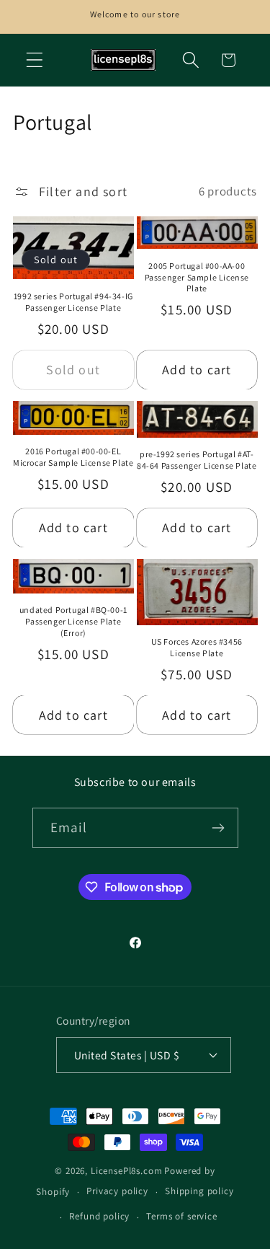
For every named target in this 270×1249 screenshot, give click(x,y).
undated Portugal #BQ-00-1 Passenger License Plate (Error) (73, 620)
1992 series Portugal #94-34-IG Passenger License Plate (73, 302)
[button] (35, 60)
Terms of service (181, 1216)
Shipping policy (199, 1191)
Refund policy (99, 1216)
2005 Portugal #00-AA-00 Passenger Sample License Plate (197, 277)
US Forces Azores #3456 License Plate (197, 647)
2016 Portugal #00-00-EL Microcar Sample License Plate (73, 457)
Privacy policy (117, 1191)
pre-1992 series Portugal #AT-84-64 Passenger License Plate (196, 460)
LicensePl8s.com (127, 1171)
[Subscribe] (218, 828)
